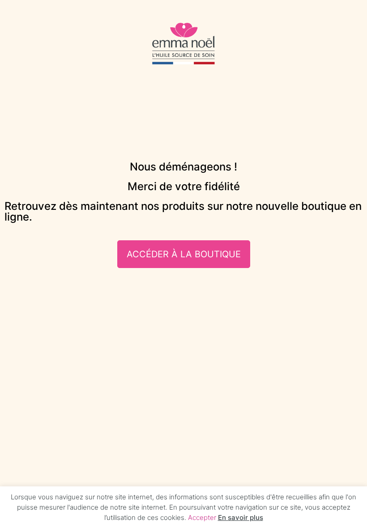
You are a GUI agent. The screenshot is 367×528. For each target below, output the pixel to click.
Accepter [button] (202, 517)
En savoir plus (240, 517)
